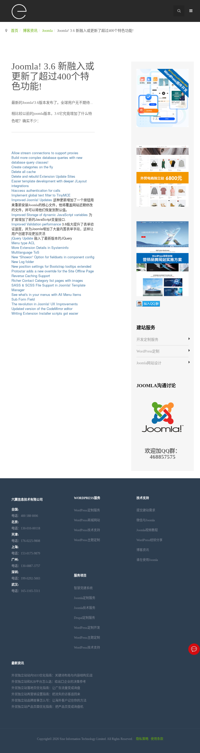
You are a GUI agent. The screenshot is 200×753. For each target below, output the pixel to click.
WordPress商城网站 (87, 520)
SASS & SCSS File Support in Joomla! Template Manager (48, 287)
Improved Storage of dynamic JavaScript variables (49, 214)
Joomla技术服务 (84, 608)
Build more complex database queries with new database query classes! (46, 160)
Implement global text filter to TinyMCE (41, 195)
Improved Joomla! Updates (31, 199)
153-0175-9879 (25, 553)
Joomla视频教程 (147, 530)
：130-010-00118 (25, 528)
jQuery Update (22, 238)
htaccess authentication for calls (35, 190)
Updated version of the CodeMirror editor (41, 308)
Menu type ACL (23, 242)
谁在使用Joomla (147, 560)
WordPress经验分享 (149, 540)
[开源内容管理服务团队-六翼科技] (19, 12)
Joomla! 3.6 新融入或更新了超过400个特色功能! (52, 76)
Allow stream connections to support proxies (44, 152)
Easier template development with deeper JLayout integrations (49, 183)
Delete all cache (23, 171)
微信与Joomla (145, 520)
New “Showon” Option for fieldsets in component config (52, 256)
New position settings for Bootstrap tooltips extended (51, 266)
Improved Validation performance (36, 224)
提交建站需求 (145, 510)
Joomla (47, 31)
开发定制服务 (147, 340)
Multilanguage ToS (25, 252)
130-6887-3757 (25, 566)
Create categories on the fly (32, 166)
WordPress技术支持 (87, 530)
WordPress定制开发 (87, 628)
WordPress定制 (147, 351)
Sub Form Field (23, 299)
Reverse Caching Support (30, 275)
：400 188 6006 (24, 516)
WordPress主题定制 (87, 540)
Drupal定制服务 (84, 618)
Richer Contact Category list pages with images (47, 280)
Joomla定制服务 (84, 598)
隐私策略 (142, 739)
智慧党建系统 (83, 588)
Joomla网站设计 (148, 363)
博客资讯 (30, 31)
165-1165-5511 (25, 591)
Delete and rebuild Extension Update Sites (43, 176)
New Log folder (22, 261)
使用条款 (157, 739)
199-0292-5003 (25, 578)
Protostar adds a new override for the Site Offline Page (52, 270)
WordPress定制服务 (87, 510)
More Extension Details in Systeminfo (39, 247)
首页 (14, 31)
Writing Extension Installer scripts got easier (44, 313)
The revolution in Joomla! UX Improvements (44, 303)
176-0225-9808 (25, 541)
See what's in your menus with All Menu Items (46, 294)
